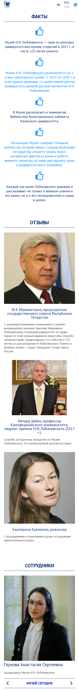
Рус (66, 3)
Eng (67, 7)
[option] (39, 683)
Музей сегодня (40, 683)
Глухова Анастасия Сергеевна (33, 665)
